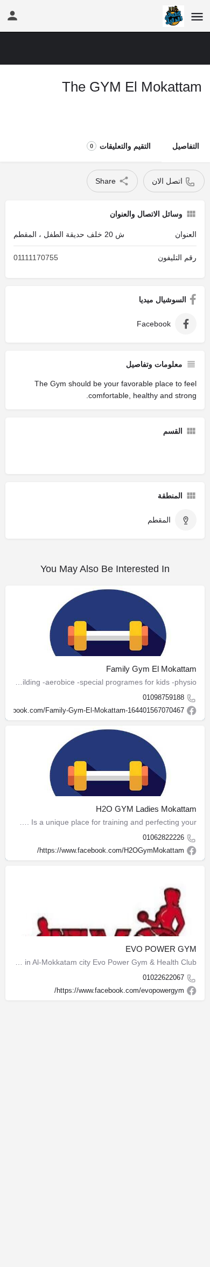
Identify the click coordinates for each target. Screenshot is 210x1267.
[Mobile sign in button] (12, 16)
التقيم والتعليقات (120, 146)
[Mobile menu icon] (197, 16)
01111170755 (35, 257)
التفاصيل (185, 146)
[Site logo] (172, 16)
